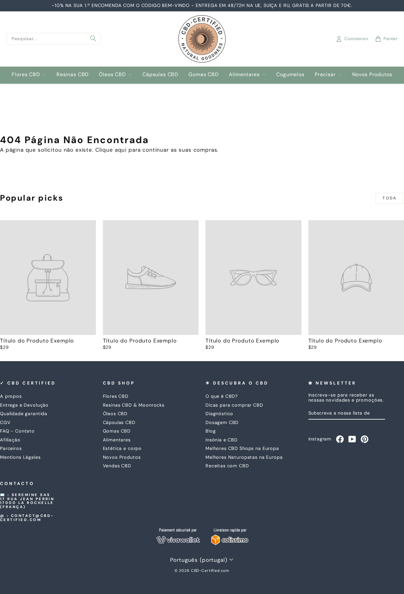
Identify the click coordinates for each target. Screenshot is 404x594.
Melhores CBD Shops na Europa (242, 448)
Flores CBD (26, 74)
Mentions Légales (20, 457)
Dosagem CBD (222, 422)
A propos (11, 396)
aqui (121, 149)
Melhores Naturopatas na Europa (244, 457)
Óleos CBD (112, 74)
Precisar (325, 74)
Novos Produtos (372, 74)
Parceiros (11, 448)
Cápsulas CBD (160, 74)
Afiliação (10, 440)
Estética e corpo (122, 448)
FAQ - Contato (17, 431)
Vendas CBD (117, 466)
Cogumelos (290, 74)
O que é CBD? (221, 396)
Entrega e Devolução (24, 405)
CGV (5, 422)
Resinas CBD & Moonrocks (134, 405)
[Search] (93, 39)
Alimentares (244, 74)
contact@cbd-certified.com (27, 517)
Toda (390, 198)
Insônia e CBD (221, 440)
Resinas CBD (72, 74)
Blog (210, 431)
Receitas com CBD (227, 466)
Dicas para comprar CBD (234, 405)
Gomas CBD (203, 74)
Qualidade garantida (23, 413)
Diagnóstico (219, 413)
